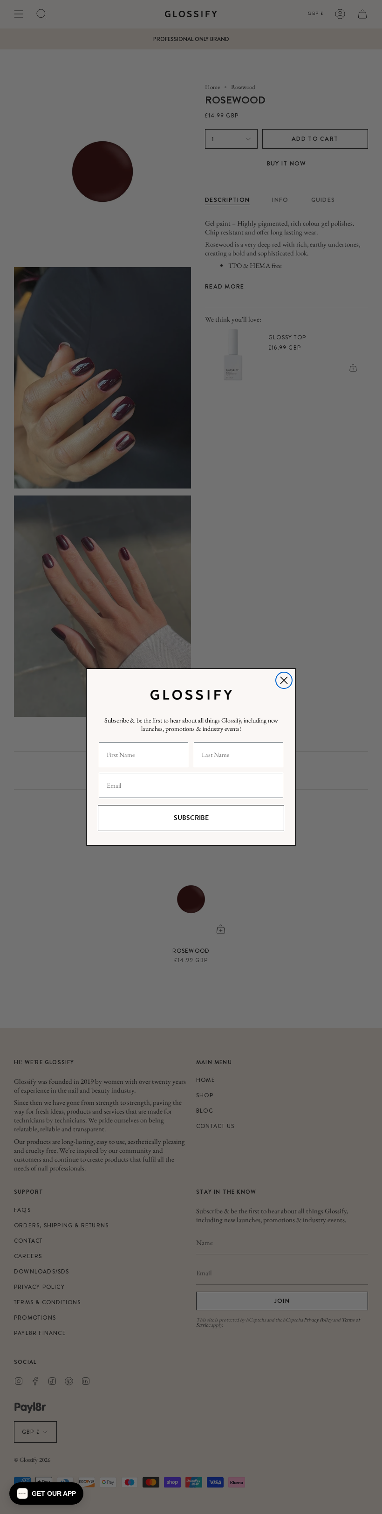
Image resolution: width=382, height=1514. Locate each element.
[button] (46, 1493)
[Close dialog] (284, 680)
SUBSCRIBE (191, 818)
